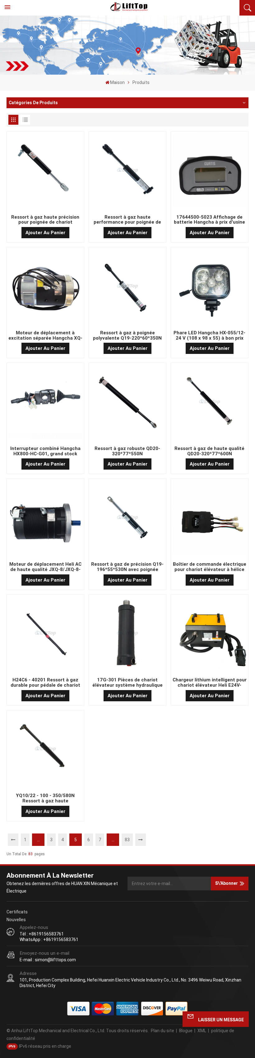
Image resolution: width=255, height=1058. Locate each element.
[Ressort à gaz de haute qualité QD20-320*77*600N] (210, 402)
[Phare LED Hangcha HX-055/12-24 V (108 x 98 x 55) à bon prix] (210, 287)
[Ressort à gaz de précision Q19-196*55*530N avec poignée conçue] (127, 518)
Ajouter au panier (45, 232)
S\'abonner (226, 883)
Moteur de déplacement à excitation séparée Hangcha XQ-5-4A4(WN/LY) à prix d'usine (45, 335)
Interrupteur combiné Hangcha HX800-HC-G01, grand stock (45, 451)
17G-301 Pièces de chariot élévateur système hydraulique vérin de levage (127, 682)
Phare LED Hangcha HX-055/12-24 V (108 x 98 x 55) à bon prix (209, 335)
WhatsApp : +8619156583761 (49, 939)
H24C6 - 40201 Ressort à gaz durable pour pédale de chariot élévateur (45, 682)
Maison (117, 82)
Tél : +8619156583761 (42, 933)
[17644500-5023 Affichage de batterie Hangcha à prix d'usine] (210, 171)
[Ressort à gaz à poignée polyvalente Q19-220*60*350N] (127, 287)
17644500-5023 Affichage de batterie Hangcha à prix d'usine (209, 220)
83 (127, 839)
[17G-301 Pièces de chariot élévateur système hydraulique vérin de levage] (127, 634)
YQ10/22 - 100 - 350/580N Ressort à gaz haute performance (45, 798)
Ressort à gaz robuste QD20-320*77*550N (127, 451)
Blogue (185, 1030)
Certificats (17, 911)
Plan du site (162, 1030)
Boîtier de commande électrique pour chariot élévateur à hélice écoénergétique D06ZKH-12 (209, 567)
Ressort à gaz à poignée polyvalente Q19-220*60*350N (127, 335)
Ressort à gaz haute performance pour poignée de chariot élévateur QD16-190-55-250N (127, 220)
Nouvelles (16, 919)
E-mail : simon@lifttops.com (48, 959)
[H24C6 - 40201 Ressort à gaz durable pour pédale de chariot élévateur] (45, 634)
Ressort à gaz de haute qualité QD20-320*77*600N (209, 451)
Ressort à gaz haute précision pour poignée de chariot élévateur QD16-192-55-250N (45, 220)
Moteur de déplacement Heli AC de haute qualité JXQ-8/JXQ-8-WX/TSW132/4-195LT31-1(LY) (45, 567)
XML (201, 1030)
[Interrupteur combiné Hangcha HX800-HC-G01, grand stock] (45, 402)
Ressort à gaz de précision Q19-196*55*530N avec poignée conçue (127, 567)
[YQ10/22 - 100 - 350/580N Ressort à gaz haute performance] (45, 750)
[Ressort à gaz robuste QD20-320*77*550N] (127, 402)
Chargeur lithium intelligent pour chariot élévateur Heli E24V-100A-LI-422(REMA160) (210, 682)
